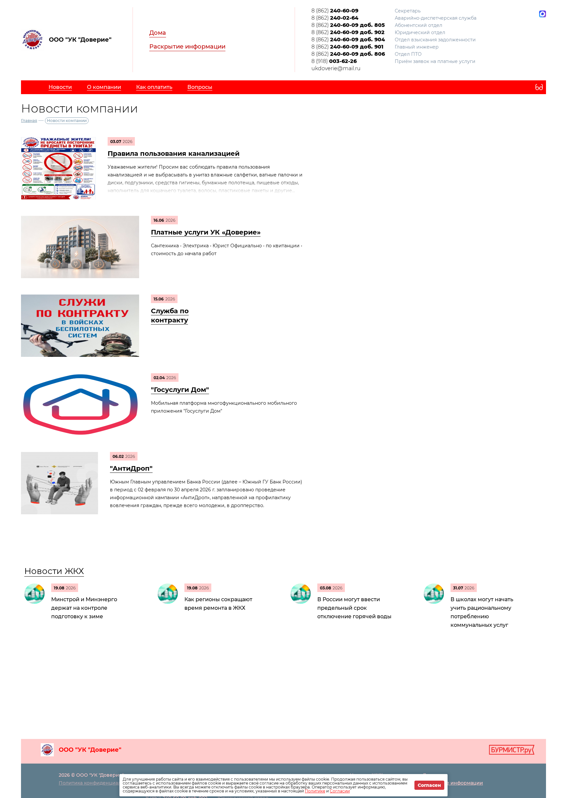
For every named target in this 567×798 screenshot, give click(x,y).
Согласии (340, 790)
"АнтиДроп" (131, 468)
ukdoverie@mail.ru (336, 68)
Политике (315, 790)
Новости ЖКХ (54, 571)
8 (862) (334, 11)
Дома (157, 32)
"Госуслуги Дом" (180, 390)
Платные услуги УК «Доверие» (206, 232)
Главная (29, 120)
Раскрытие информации (187, 46)
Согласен (429, 785)
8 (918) (334, 61)
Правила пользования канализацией (174, 153)
